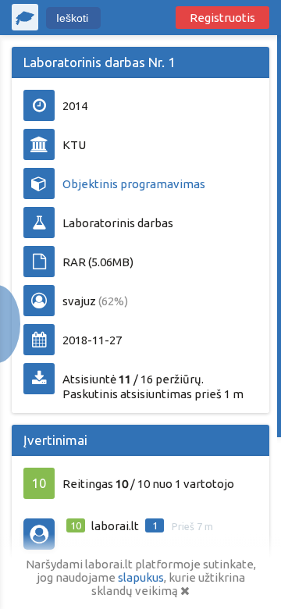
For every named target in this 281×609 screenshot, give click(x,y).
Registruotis (222, 17)
